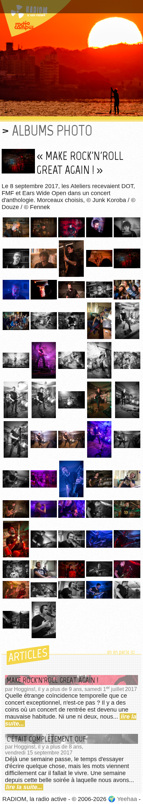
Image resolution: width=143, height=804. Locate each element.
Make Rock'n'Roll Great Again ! (52, 680)
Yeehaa (127, 799)
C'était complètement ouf (46, 739)
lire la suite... (24, 787)
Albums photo (52, 130)
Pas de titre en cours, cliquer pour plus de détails (71, 4)
